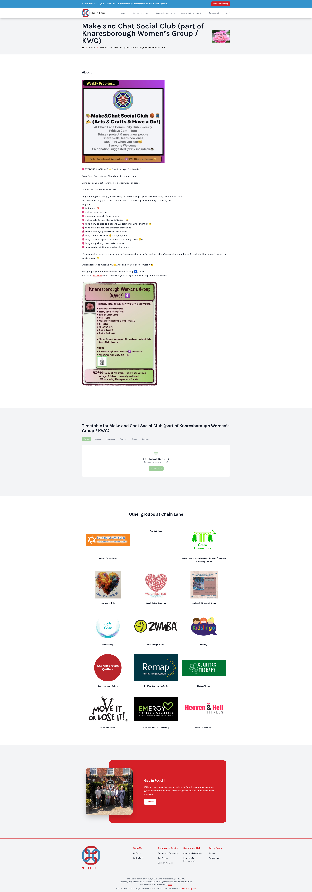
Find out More (156, 468)
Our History (138, 858)
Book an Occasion (165, 863)
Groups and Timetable (168, 853)
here (170, 884)
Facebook (97, 275)
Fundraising (214, 13)
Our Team (137, 853)
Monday (86, 439)
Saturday (145, 439)
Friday (134, 439)
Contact (227, 13)
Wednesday (110, 439)
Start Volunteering (220, 4)
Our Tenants (163, 858)
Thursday (123, 439)
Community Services (192, 853)
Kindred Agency (189, 888)
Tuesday (98, 439)
